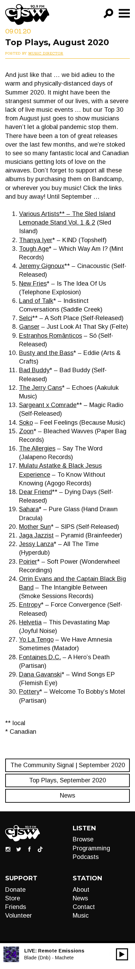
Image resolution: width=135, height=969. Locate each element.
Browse (83, 839)
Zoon (26, 431)
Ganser (29, 326)
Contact (84, 906)
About (81, 889)
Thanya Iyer (35, 240)
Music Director (45, 53)
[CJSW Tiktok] (40, 849)
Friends (15, 906)
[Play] (122, 954)
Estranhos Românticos (50, 335)
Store (12, 898)
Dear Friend (35, 491)
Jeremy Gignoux (41, 266)
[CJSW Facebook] (29, 849)
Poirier (28, 561)
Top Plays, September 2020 (67, 780)
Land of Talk (36, 300)
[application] (122, 954)
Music (81, 915)
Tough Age (34, 248)
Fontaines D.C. (40, 657)
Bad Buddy (34, 370)
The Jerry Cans (40, 387)
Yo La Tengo (36, 639)
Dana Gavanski (40, 674)
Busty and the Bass (46, 352)
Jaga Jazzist (36, 535)
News (67, 795)
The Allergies (37, 448)
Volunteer (18, 915)
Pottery (29, 691)
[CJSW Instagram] (8, 849)
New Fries (33, 283)
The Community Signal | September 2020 (67, 765)
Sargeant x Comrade (47, 405)
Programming (91, 848)
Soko (26, 422)
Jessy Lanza (36, 544)
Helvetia (30, 622)
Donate (15, 889)
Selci (25, 318)
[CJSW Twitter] (18, 849)
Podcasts (86, 856)
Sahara (29, 509)
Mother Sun (35, 526)
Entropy (30, 604)
